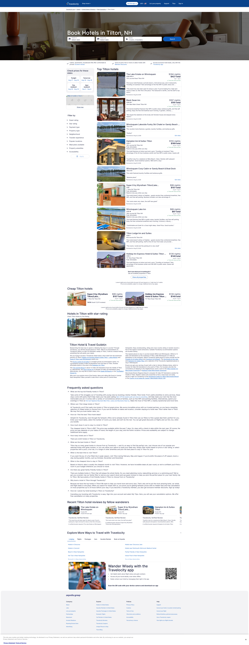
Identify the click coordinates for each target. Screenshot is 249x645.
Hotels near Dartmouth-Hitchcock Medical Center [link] (140, 548)
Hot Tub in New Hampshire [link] (76, 555)
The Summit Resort (79, 368)
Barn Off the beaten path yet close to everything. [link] (132, 397)
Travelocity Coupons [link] (102, 623)
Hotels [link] (78, 9)
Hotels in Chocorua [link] (74, 544)
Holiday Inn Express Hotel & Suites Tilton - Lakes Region (99, 357)
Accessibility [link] (129, 617)
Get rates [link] (178, 135)
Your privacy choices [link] (132, 620)
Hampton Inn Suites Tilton (136, 361)
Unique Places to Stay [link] (102, 626)
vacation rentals (80, 64)
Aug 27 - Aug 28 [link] (73, 80)
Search (172, 39)
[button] (124, 532)
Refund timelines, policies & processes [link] (167, 614)
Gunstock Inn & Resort (153, 359)
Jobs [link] (67, 608)
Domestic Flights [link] (100, 614)
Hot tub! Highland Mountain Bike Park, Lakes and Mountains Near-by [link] (108, 401)
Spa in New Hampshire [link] (132, 559)
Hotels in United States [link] (102, 605)
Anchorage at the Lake (171, 359)
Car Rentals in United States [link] (104, 617)
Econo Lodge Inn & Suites (81, 361)
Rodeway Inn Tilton (98, 365)
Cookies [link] (128, 608)
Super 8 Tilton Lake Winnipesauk (80, 359)
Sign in (181, 3)
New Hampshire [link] (101, 9)
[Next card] (179, 516)
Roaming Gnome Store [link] (72, 623)
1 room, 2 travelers (136, 40)
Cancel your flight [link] (161, 611)
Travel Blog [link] (99, 629)
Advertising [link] (69, 626)
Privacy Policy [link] (130, 605)
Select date (76, 40)
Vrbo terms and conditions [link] (133, 614)
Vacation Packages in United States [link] (106, 611)
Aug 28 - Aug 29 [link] (87, 80)
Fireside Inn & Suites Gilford (134, 359)
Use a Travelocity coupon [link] (164, 617)
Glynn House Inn (88, 369)
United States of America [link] (88, 9)
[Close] (246, 639)
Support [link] (159, 605)
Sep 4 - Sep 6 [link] (86, 89)
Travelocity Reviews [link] (101, 620)
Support (166, 3)
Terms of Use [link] (130, 611)
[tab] (71, 539)
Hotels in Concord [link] (73, 548)
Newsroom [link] (69, 617)
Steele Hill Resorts (106, 371)
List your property (155, 3)
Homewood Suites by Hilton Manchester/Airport (164, 376)
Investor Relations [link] (71, 620)
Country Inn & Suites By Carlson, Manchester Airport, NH (147, 378)
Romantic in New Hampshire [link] (77, 559)
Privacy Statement (9, 643)
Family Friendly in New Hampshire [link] (136, 552)
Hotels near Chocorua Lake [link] (133, 544)
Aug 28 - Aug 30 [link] (73, 89)
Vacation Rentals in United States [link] (105, 608)
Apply (80, 156)
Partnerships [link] (69, 614)
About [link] (67, 605)
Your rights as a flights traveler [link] (165, 620)
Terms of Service (21, 643)
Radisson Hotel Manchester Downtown (154, 370)
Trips (173, 3)
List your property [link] (71, 611)
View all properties (139, 277)
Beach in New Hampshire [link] (76, 552)
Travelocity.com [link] (70, 9)
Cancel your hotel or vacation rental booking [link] (169, 608)
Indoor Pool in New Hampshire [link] (134, 555)
